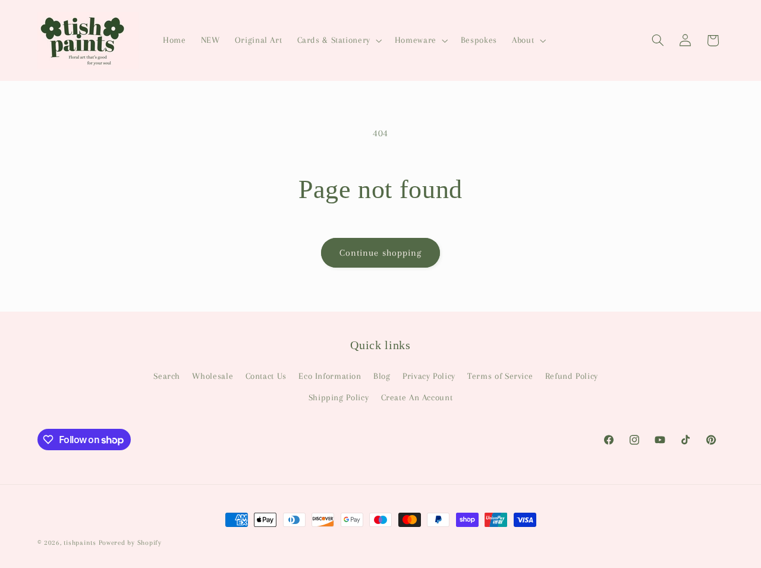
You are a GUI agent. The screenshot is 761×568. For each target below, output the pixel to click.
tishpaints (80, 543)
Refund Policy (571, 375)
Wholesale (212, 375)
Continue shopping (380, 252)
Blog (382, 375)
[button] (338, 40)
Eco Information (329, 375)
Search (166, 375)
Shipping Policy (339, 397)
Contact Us (266, 375)
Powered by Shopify (130, 543)
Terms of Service (500, 375)
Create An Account (417, 397)
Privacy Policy (428, 375)
